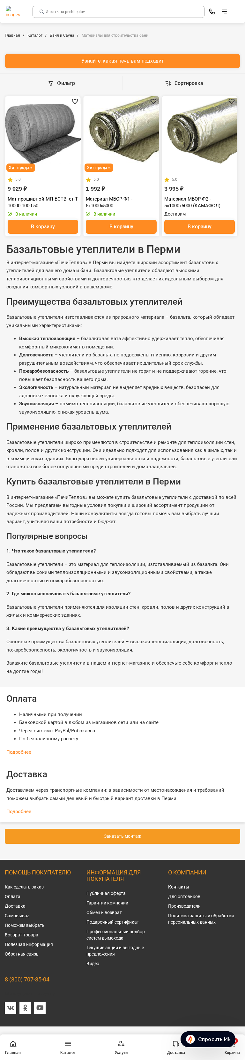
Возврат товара (21, 934)
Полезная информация (29, 944)
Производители (184, 906)
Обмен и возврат (104, 912)
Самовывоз (17, 915)
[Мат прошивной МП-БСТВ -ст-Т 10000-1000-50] (43, 134)
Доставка (15, 906)
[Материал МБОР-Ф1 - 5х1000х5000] (121, 134)
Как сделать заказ (24, 886)
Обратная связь (22, 954)
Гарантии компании (107, 902)
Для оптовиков (184, 896)
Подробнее (18, 752)
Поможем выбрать (25, 925)
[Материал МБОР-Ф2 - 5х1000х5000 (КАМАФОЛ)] (199, 134)
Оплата (12, 896)
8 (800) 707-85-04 (27, 979)
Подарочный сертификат (112, 922)
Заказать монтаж (122, 836)
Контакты (178, 886)
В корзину (43, 227)
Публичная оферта (106, 893)
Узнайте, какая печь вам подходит (122, 61)
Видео (92, 963)
